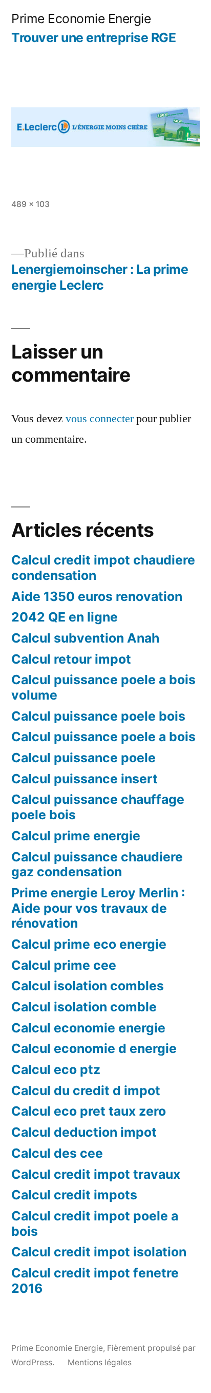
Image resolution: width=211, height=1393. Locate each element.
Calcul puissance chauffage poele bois (97, 807)
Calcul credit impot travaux (95, 1174)
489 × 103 (30, 204)
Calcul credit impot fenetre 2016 (95, 1280)
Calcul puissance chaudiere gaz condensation (97, 864)
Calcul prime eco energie (88, 944)
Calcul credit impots (74, 1194)
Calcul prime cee (63, 965)
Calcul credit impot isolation (98, 1251)
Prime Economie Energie (81, 18)
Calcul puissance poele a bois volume (103, 687)
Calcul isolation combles (87, 985)
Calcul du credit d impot (85, 1090)
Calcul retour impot (71, 659)
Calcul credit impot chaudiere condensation (103, 567)
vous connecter (100, 418)
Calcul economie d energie (94, 1048)
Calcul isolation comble (84, 1006)
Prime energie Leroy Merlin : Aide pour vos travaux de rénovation (98, 908)
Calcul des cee (57, 1153)
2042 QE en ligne (64, 617)
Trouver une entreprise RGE (93, 37)
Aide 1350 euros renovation (96, 596)
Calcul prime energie (75, 835)
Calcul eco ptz (55, 1069)
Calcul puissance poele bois (98, 716)
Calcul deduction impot (84, 1132)
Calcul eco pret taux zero (88, 1111)
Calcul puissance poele (83, 757)
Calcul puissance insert (84, 778)
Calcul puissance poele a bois (103, 736)
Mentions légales (100, 1362)
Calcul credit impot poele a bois (94, 1223)
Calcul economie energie (88, 1028)
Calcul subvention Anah (85, 638)
